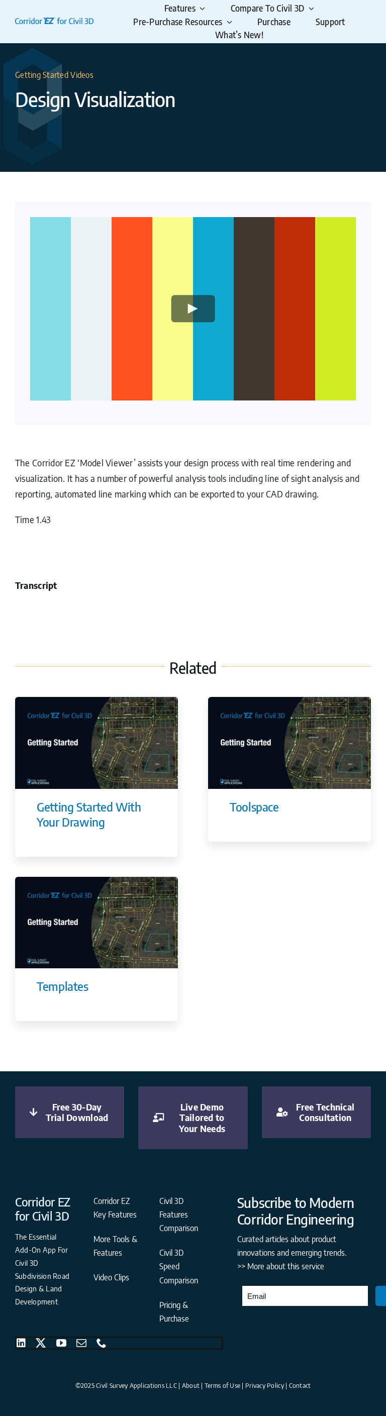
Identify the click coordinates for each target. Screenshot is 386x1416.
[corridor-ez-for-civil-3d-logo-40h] (54, 22)
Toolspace (254, 806)
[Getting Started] (96, 701)
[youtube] (61, 1343)
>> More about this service (280, 1266)
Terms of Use (222, 1385)
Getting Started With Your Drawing (89, 814)
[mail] (81, 1343)
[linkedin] (21, 1343)
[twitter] (41, 1343)
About (191, 1385)
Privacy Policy (264, 1385)
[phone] (101, 1343)
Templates (62, 985)
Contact (300, 1385)
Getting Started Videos (54, 75)
